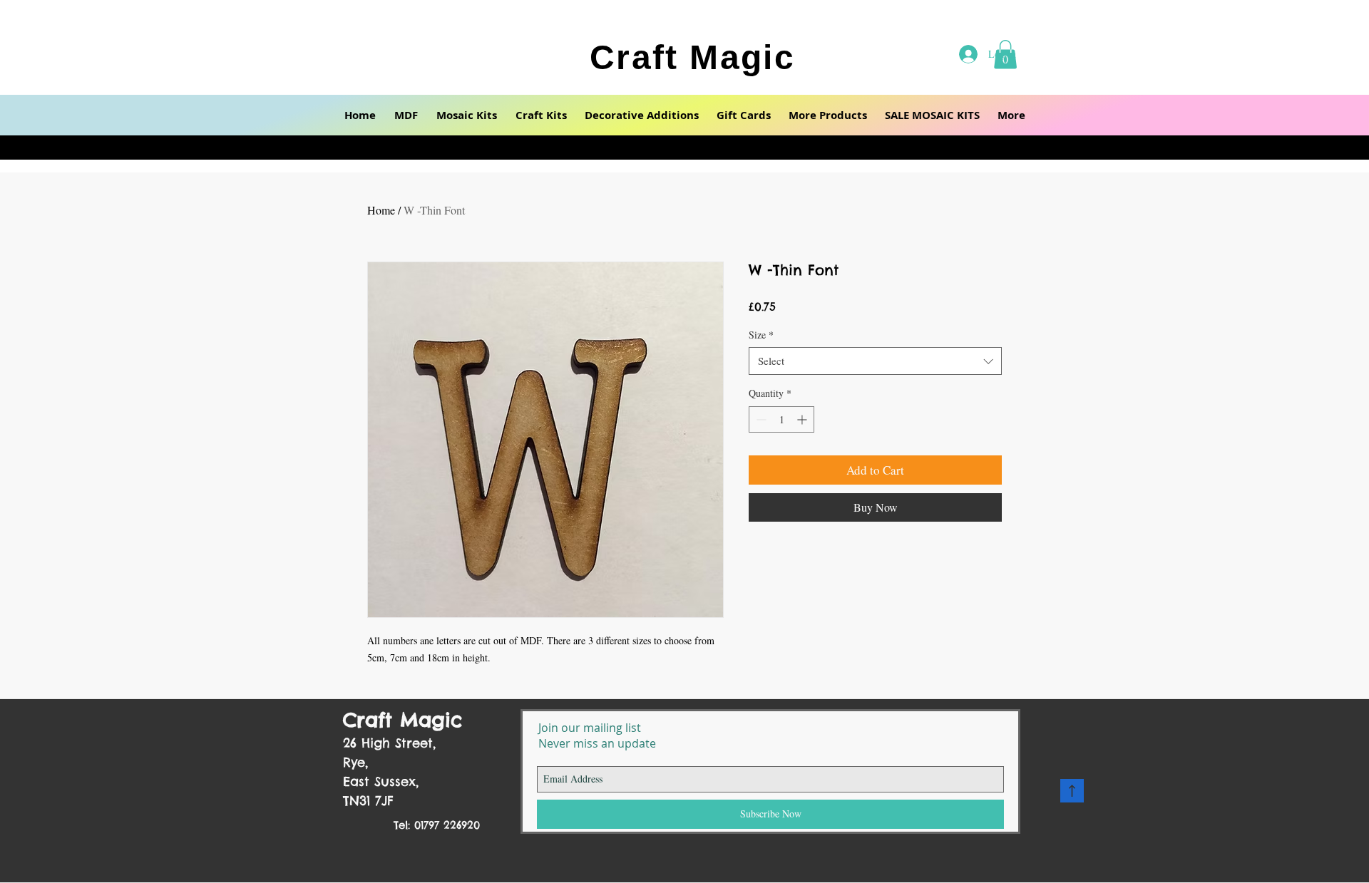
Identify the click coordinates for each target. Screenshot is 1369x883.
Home (381, 209)
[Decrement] (760, 419)
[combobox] (875, 361)
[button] (406, 115)
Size (761, 334)
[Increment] (803, 419)
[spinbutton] (781, 419)
